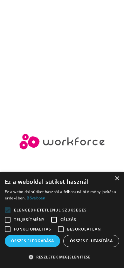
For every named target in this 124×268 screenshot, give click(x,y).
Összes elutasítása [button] (91, 241)
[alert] (62, 220)
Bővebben (36, 198)
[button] (62, 257)
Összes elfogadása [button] (32, 241)
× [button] (116, 178)
